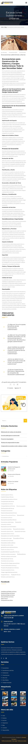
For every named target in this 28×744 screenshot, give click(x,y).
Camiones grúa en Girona (7, 494)
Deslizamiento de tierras (7, 508)
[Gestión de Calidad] (3, 483)
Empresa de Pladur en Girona (8, 593)
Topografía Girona (5, 574)
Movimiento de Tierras (7, 558)
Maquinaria (5, 722)
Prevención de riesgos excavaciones (10, 563)
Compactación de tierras (7, 501)
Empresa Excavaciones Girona (9, 513)
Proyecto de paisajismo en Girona (10, 567)
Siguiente (17, 388)
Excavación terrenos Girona (7, 533)
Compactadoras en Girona (8, 506)
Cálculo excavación (20, 506)
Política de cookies (22, 740)
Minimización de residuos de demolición (11, 432)
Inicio (2, 27)
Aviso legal (14, 740)
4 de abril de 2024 (13, 52)
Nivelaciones (5, 672)
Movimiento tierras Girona (7, 561)
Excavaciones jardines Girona (8, 519)
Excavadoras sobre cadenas (8, 543)
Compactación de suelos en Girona (9, 499)
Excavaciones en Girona (6, 517)
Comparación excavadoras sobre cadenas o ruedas (14, 446)
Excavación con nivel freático (8, 526)
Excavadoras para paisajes (7, 540)
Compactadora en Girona (7, 503)
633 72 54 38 (8, 618)
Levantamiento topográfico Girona (10, 552)
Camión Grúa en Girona (7, 497)
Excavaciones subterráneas (7, 522)
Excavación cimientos (6, 524)
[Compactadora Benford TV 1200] (5, 693)
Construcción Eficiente (14, 474)
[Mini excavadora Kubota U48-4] (14, 698)
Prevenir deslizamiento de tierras (8, 565)
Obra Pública (5, 680)
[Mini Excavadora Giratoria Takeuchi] (5, 704)
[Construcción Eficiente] (3, 476)
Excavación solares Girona (7, 531)
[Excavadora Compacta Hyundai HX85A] (14, 693)
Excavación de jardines (6, 529)
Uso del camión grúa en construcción (10, 435)
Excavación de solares (18, 529)
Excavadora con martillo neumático (10, 536)
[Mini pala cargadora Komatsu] (14, 704)
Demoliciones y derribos (8, 670)
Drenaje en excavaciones (7, 510)
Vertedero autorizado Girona (8, 576)
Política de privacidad (7, 740)
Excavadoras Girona (18, 538)
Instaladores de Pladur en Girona (8, 591)
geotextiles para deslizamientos (9, 547)
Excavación (18, 522)
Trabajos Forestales (6, 682)
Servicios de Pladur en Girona (8, 595)
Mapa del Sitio (5, 730)
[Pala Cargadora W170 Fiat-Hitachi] (23, 704)
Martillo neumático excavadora (8, 554)
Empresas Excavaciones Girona (8, 515)
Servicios (4, 720)
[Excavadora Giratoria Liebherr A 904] (23, 693)
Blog (5, 27)
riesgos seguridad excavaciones (9, 572)
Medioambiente (21, 554)
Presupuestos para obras (7, 600)
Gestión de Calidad (13, 481)
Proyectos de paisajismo (7, 439)
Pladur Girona (4, 598)
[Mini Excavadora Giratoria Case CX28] (23, 698)
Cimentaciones (5, 675)
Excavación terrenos (20, 531)
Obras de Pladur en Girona (7, 596)
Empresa (4, 718)
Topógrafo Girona (15, 574)
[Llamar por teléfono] (14, 403)
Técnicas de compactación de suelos (10, 442)
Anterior (11, 388)
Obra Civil (4, 677)
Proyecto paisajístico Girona (7, 570)
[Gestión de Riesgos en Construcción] (3, 468)
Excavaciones (22, 52)
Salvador (5, 52)
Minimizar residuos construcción (8, 556)
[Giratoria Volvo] (5, 698)
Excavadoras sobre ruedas (7, 545)
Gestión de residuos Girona (7, 549)
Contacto (4, 727)
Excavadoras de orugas (6, 538)
